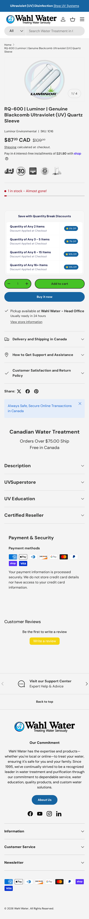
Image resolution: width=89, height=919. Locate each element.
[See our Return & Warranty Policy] (45, 171)
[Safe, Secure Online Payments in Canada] (33, 171)
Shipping (10, 147)
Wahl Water (21, 908)
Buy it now (44, 297)
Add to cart (59, 284)
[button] (72, 19)
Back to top (44, 702)
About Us (44, 800)
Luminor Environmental (20, 131)
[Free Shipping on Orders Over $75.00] (9, 171)
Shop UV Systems (63, 6)
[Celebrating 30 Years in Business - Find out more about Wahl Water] (21, 171)
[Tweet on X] (19, 391)
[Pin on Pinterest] (36, 391)
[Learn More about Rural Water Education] (57, 171)
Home (7, 45)
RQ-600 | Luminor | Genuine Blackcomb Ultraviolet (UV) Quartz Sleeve (42, 50)
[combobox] (44, 31)
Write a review (44, 641)
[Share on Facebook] (27, 391)
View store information (26, 322)
